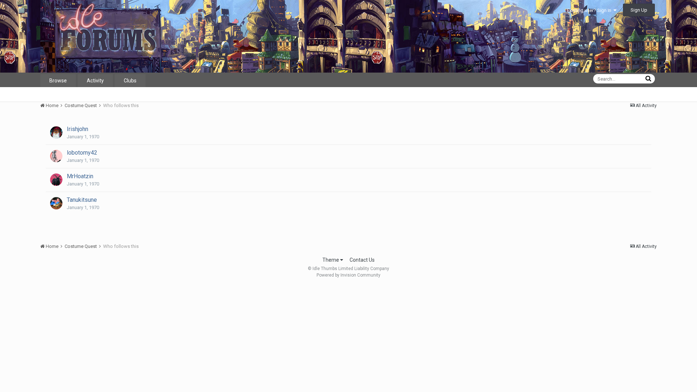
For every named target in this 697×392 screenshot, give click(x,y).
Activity (95, 80)
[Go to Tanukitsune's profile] (56, 203)
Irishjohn (77, 129)
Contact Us (362, 260)
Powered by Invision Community (348, 275)
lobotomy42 (82, 152)
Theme (331, 260)
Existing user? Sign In (590, 10)
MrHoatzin (80, 176)
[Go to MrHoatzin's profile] (56, 179)
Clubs (130, 80)
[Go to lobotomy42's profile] (56, 156)
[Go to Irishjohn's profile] (56, 132)
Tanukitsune (82, 199)
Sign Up (639, 10)
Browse (58, 80)
